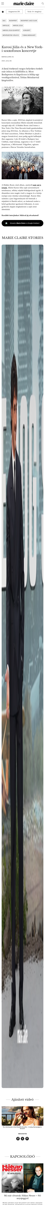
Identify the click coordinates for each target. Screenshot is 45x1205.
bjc (4, 20)
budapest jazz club (29, 20)
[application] (22, 1118)
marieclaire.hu (8, 57)
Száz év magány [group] (35, 12)
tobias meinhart (28, 35)
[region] (22, 666)
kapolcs (6, 25)
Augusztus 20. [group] (14, 12)
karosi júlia (18, 25)
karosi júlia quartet (11, 30)
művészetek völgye (11, 35)
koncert (26, 30)
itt (28, 215)
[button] (22, 666)
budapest (13, 20)
